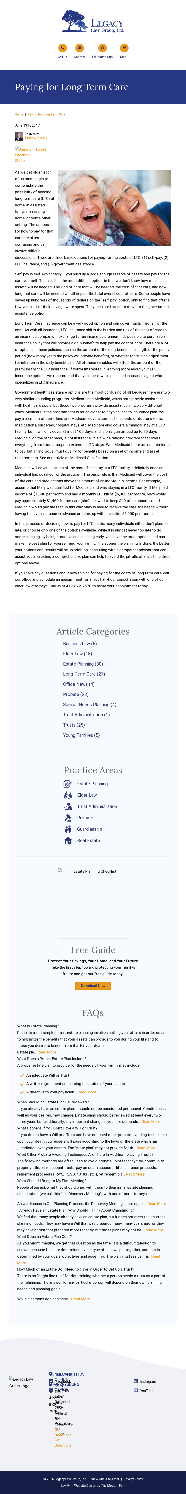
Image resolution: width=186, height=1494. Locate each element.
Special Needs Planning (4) (89, 704)
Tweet (40, 149)
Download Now (93, 986)
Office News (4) (79, 684)
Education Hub (102, 57)
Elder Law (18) (77, 654)
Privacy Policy (133, 1479)
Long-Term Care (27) (84, 674)
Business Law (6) (80, 643)
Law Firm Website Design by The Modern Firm (93, 1485)
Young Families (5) (81, 735)
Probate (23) (75, 694)
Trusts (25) (74, 725)
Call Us (62, 57)
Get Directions (63, 1442)
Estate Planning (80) (83, 664)
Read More (46, 1052)
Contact (79, 57)
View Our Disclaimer (105, 1479)
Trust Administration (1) (86, 715)
